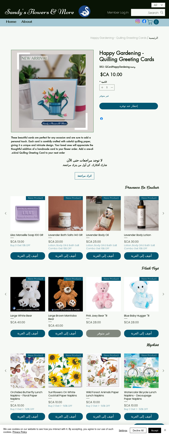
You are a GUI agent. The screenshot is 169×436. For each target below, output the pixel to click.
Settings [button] (123, 430)
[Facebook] (144, 21)
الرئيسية (153, 38)
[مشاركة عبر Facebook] (101, 119)
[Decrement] (112, 87)
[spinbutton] (107, 87)
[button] (153, 22)
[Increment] (102, 87)
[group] (84, 228)
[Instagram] (137, 21)
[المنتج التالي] (6, 213)
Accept (154, 430)
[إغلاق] (165, 430)
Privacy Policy (20, 432)
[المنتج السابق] (163, 213)
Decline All (138, 430)
